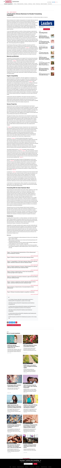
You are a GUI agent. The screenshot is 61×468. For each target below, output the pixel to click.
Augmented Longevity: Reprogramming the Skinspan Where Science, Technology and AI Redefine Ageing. (44, 37)
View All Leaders (46, 29)
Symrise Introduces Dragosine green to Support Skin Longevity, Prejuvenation (30, 386)
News (8, 383)
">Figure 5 (13, 138)
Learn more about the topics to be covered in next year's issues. (13, 389)
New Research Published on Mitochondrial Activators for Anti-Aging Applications (44, 69)
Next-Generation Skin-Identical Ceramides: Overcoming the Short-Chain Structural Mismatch (14, 446)
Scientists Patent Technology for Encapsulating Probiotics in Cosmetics (14, 426)
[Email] (8, 322)
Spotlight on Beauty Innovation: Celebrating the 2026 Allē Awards (29, 446)
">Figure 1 (27, 47)
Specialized (40, 40)
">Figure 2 (14, 60)
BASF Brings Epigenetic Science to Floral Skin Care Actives (44, 74)
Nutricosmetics (41, 61)
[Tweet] (14, 322)
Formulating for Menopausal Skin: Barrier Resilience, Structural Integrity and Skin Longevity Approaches (30, 426)
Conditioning (25, 403)
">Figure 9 (14, 169)
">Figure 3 (30, 81)
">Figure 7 (21, 157)
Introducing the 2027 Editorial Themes (14, 386)
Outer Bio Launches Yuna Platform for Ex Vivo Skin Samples (43, 48)
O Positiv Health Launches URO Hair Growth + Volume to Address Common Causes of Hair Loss (44, 63)
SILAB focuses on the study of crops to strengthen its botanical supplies (30, 366)
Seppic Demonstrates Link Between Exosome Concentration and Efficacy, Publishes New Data (14, 406)
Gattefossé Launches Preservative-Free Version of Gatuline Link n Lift (13, 346)
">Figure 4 (9, 127)
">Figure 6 (23, 150)
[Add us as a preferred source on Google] (16, 322)
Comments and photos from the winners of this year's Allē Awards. (29, 450)
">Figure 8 (12, 160)
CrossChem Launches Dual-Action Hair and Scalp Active (44, 53)
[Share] (10, 322)
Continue (35, 463)
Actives (40, 51)
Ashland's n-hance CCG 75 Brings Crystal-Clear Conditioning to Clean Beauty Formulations (30, 406)
